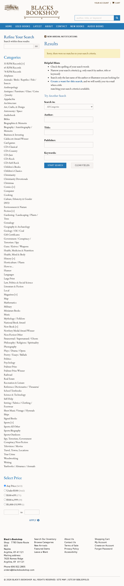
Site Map (61, 579)
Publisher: (50, 140)
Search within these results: (17, 41)
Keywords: (50, 152)
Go (36, 46)
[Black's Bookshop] (42, 12)
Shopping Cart (102, 539)
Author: (48, 114)
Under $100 (15, 490)
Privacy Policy (71, 548)
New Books (77, 26)
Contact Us (70, 542)
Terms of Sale (71, 545)
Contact (61, 26)
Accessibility (70, 552)
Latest (37, 26)
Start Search (55, 165)
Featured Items (42, 548)
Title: (47, 127)
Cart (117, 3)
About (49, 26)
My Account (101, 542)
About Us (69, 539)
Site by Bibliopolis (78, 579)
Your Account (101, 3)
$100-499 (13, 495)
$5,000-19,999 (15, 504)
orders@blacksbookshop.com (19, 569)
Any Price (14, 486)
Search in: (49, 102)
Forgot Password (103, 548)
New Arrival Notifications (62, 36)
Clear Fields (82, 165)
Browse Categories (44, 542)
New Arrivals (40, 545)
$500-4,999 (14, 499)
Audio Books (96, 26)
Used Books (22, 26)
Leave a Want (41, 552)
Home (8, 26)
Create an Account (104, 545)
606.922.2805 (18, 566)
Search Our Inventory (45, 539)
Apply (32, 520)
